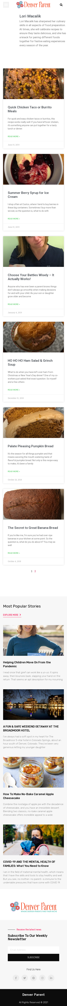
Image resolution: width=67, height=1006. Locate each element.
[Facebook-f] (16, 978)
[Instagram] (42, 978)
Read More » (14, 136)
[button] (6, 5)
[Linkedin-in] (51, 978)
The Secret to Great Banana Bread (33, 528)
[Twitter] (25, 978)
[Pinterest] (33, 978)
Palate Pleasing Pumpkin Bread (30, 446)
